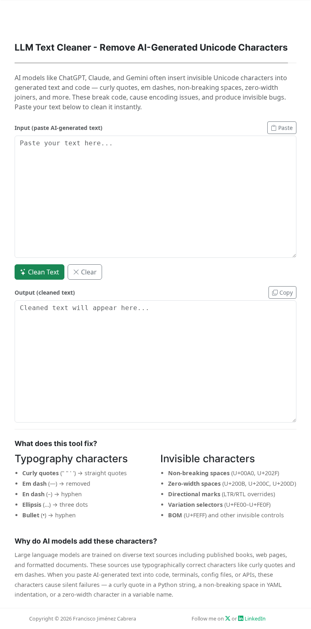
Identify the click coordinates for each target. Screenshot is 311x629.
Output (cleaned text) (45, 292)
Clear (88, 272)
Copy (285, 292)
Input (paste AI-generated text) (58, 128)
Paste (285, 128)
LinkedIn (254, 618)
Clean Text (42, 272)
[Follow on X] (227, 618)
